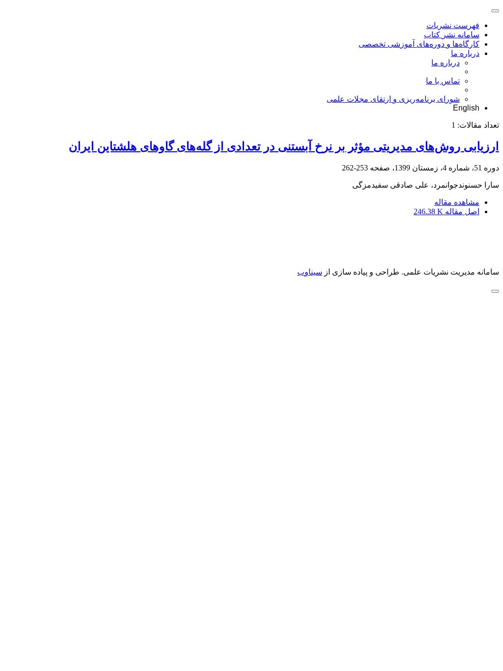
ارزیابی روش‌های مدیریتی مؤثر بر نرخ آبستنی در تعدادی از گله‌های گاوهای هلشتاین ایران (284, 146)
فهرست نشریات (452, 25)
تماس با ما (443, 81)
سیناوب (309, 272)
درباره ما (465, 53)
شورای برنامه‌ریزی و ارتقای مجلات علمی (393, 99)
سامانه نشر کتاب (451, 34)
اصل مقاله (446, 211)
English (466, 108)
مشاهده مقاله (456, 202)
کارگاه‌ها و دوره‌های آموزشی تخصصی (419, 44)
